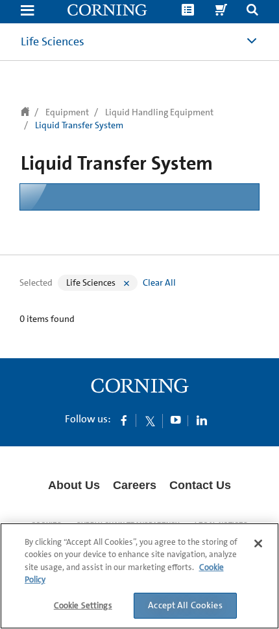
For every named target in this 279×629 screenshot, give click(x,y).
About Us (74, 485)
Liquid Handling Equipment (159, 112)
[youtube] (176, 419)
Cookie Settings (83, 605)
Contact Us (200, 485)
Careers (134, 485)
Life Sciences (52, 41)
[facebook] (124, 419)
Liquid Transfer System (79, 125)
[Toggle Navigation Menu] (27, 11)
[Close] (258, 543)
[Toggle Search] (252, 11)
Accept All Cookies (185, 605)
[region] (139, 576)
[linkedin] (202, 419)
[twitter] (150, 419)
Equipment (67, 112)
